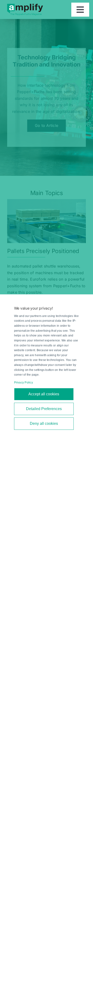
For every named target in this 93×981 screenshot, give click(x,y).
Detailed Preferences (44, 409)
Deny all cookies (44, 423)
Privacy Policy (23, 382)
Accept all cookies (43, 394)
